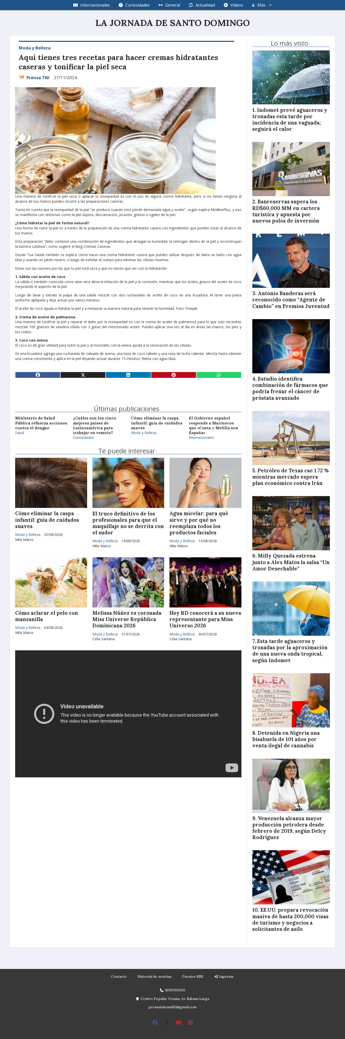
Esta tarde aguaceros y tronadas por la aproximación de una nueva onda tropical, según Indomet (290, 651)
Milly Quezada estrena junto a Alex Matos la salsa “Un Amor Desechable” (291, 562)
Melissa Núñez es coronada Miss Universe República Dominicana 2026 (126, 619)
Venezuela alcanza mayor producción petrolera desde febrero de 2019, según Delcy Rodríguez (289, 828)
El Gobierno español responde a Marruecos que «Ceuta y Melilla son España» (213, 425)
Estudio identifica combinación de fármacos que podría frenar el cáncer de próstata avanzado (290, 388)
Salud (19, 432)
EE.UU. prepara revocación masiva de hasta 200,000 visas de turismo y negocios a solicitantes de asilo (290, 919)
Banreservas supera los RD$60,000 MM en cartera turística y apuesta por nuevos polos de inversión (286, 211)
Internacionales (95, 5)
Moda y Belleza (35, 48)
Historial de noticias (154, 976)
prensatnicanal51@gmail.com (172, 1007)
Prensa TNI (38, 77)
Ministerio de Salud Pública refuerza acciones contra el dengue (41, 423)
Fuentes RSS (192, 976)
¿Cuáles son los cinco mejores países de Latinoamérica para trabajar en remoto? (94, 425)
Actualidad (205, 5)
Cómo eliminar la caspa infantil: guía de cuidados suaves (156, 423)
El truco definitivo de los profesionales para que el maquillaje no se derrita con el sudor (128, 523)
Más (261, 5)
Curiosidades (137, 5)
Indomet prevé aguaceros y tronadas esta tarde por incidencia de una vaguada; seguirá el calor (289, 120)
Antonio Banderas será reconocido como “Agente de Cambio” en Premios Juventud (291, 299)
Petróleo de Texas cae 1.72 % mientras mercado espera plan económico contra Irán (290, 476)
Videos (236, 5)
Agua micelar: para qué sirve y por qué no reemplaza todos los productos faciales (198, 523)
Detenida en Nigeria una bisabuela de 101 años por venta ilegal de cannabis (286, 739)
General (172, 5)
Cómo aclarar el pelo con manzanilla (46, 616)
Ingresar (226, 976)
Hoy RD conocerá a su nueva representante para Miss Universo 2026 (205, 619)
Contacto (119, 976)
